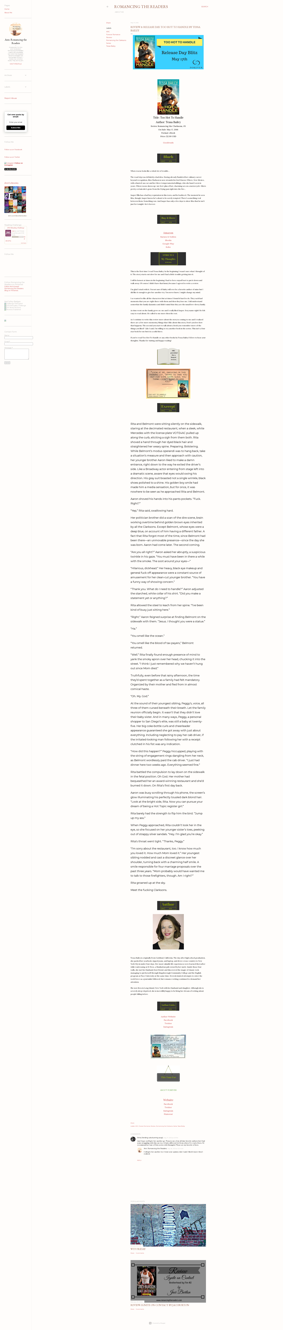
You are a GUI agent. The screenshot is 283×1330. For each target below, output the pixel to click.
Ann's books (11, 183)
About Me (119, 12)
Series (108, 43)
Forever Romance (113, 35)
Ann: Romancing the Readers (155, 1149)
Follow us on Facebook (13, 150)
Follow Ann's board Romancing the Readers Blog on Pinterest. (13, 289)
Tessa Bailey (111, 46)
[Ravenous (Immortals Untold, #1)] (11, 199)
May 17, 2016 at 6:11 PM (171, 1138)
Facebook (168, 1020)
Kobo (168, 247)
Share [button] (108, 23)
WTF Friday (138, 1249)
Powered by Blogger (158, 1323)
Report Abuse (10, 98)
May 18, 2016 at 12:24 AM (175, 1148)
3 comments (140, 1309)
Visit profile (16, 64)
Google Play (168, 243)
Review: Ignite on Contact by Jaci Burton (160, 1305)
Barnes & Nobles (168, 237)
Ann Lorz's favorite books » (17, 216)
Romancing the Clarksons (116, 40)
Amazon (168, 233)
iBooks (168, 240)
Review (109, 37)
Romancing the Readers (141, 6)
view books (23, 243)
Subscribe (15, 128)
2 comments (140, 1253)
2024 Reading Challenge (15, 227)
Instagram (168, 1027)
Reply (139, 1160)
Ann (13, 231)
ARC (108, 32)
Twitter (168, 1023)
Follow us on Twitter (12, 157)
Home (6, 9)
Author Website (168, 1016)
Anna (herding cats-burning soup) (150, 1138)
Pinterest (168, 1114)
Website (168, 1100)
